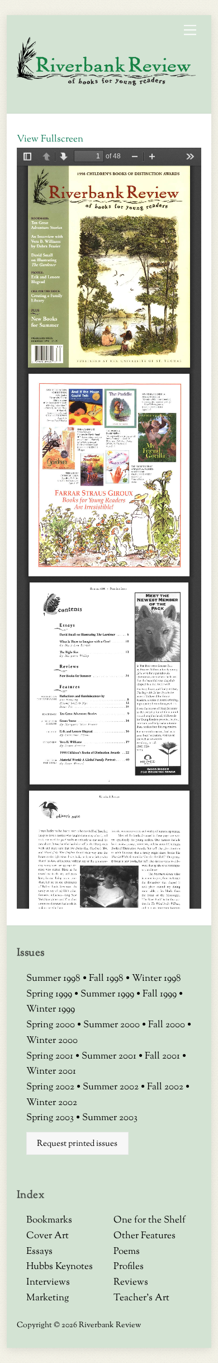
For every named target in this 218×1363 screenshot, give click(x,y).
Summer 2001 (110, 1056)
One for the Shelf (149, 1220)
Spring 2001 (50, 1056)
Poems (126, 1251)
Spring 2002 (51, 1087)
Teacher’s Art (141, 1298)
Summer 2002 (112, 1087)
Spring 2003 (51, 1118)
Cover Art (47, 1236)
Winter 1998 (156, 978)
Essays (39, 1251)
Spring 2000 (51, 1025)
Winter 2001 (51, 1071)
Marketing (47, 1298)
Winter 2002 (51, 1103)
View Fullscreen (50, 139)
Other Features (144, 1236)
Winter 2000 (52, 1040)
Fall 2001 (163, 1056)
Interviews (48, 1282)
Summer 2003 (110, 1118)
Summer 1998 (54, 978)
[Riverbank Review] (106, 83)
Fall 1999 (161, 994)
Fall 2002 (166, 1087)
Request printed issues (77, 1144)
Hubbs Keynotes (59, 1266)
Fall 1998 (107, 978)
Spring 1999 (50, 994)
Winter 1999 (50, 1009)
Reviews (130, 1282)
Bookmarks (49, 1220)
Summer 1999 (108, 994)
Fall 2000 (167, 1025)
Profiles (128, 1266)
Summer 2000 (112, 1025)
